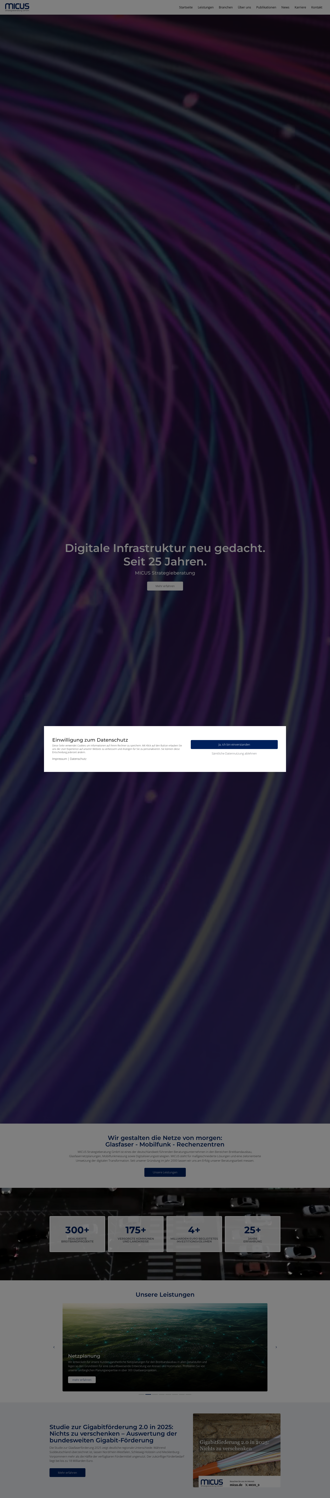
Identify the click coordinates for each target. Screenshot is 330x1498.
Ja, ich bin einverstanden (234, 744)
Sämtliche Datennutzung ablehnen (234, 753)
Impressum (59, 759)
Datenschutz (78, 759)
